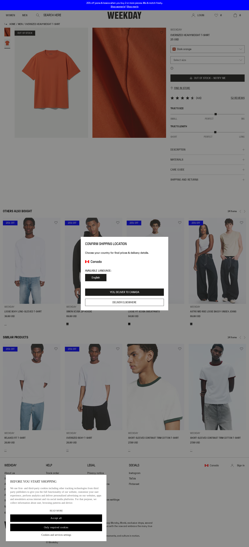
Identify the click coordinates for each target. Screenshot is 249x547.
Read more (56, 511)
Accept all (56, 518)
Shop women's (118, 6)
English (96, 277)
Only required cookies (56, 527)
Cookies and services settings (56, 535)
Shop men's (132, 6)
